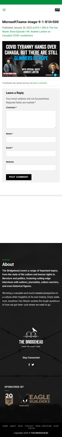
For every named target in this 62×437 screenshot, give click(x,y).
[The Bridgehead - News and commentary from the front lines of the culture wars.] (31, 10)
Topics (31, 428)
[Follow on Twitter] (33, 364)
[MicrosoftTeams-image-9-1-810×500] (31, 58)
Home (5, 426)
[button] (4, 9)
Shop (56, 426)
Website (10, 162)
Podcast (29, 426)
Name (9, 133)
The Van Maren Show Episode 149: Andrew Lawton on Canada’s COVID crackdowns (30, 31)
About (13, 426)
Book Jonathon (44, 426)
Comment (11, 107)
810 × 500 (40, 27)
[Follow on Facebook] (29, 364)
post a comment (40, 83)
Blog (20, 426)
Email (9, 148)
